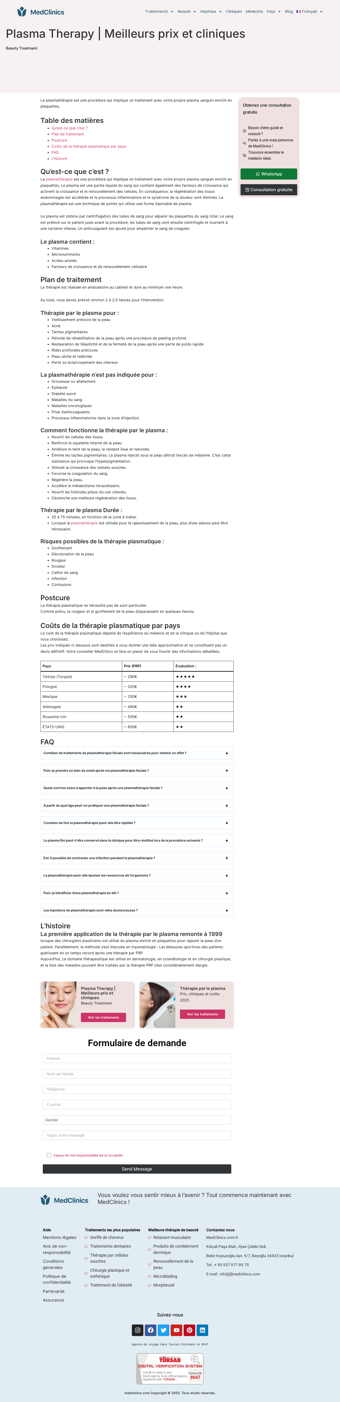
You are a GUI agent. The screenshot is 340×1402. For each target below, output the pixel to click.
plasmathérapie (59, 179)
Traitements (156, 11)
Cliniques (234, 11)
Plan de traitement (68, 134)
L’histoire (59, 158)
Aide (47, 1230)
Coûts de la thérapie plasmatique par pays (89, 146)
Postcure (59, 140)
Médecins (254, 11)
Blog (289, 11)
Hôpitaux (208, 11)
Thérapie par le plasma (202, 988)
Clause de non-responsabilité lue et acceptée (88, 1155)
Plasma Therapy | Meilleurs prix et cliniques (98, 993)
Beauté (184, 11)
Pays (271, 11)
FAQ (55, 152)
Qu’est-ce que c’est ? (70, 128)
